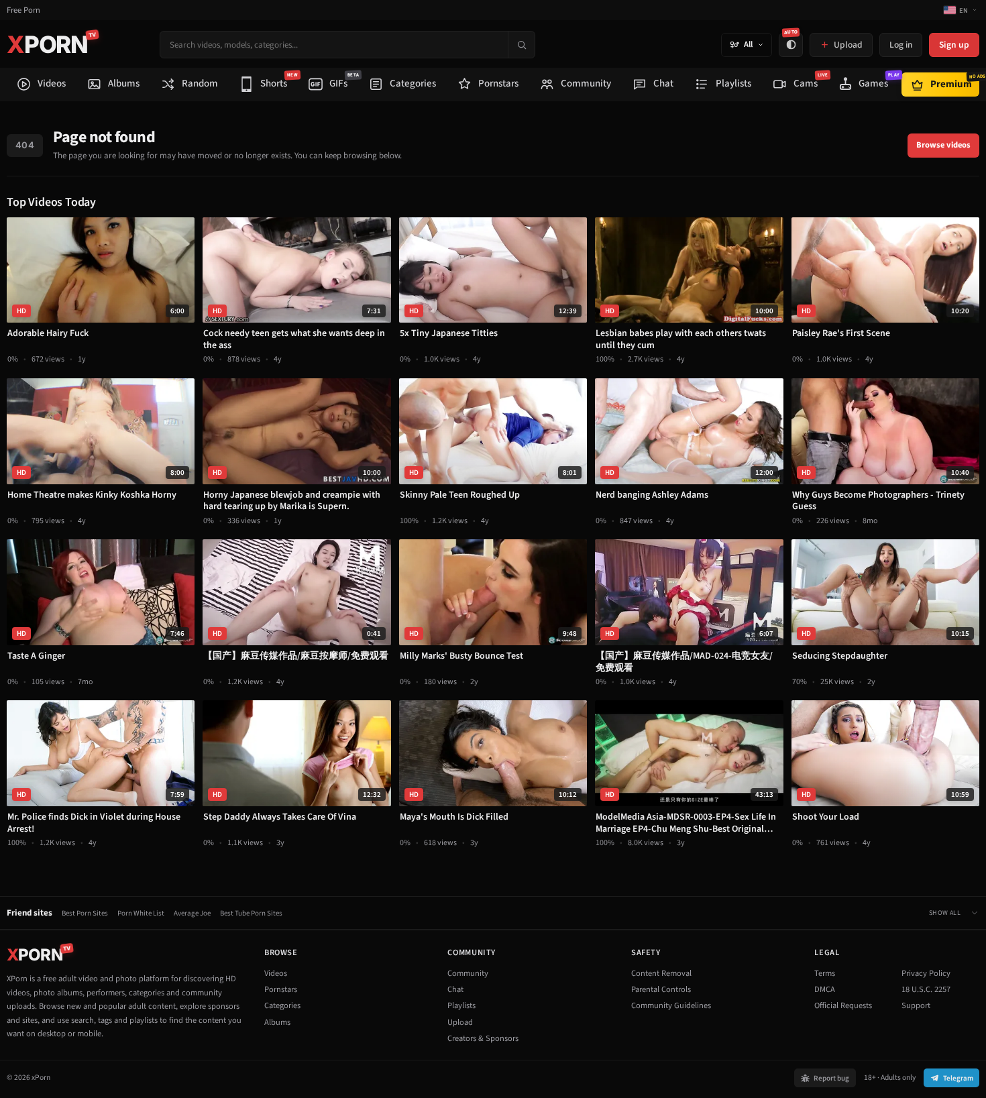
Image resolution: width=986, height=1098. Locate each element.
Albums (277, 1022)
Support (915, 1005)
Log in (900, 44)
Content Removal (661, 973)
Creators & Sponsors (482, 1038)
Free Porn (23, 10)
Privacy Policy (925, 973)
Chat (455, 989)
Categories (282, 1005)
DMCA (824, 989)
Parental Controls (661, 989)
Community (467, 973)
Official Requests (843, 1005)
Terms (824, 973)
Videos (275, 973)
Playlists (461, 1005)
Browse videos (943, 145)
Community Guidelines (671, 1005)
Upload (460, 1022)
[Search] (521, 45)
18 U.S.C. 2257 (925, 989)
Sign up (954, 44)
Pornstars (280, 989)
